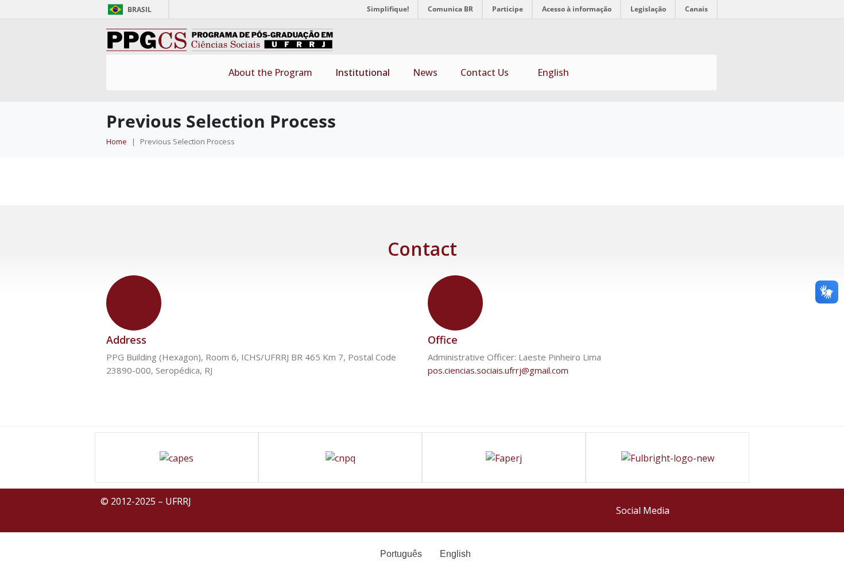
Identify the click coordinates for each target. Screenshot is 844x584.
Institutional (362, 72)
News (425, 72)
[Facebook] (695, 508)
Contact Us (484, 72)
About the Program (270, 72)
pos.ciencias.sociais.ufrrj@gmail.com (498, 370)
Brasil (127, 9)
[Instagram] (729, 508)
